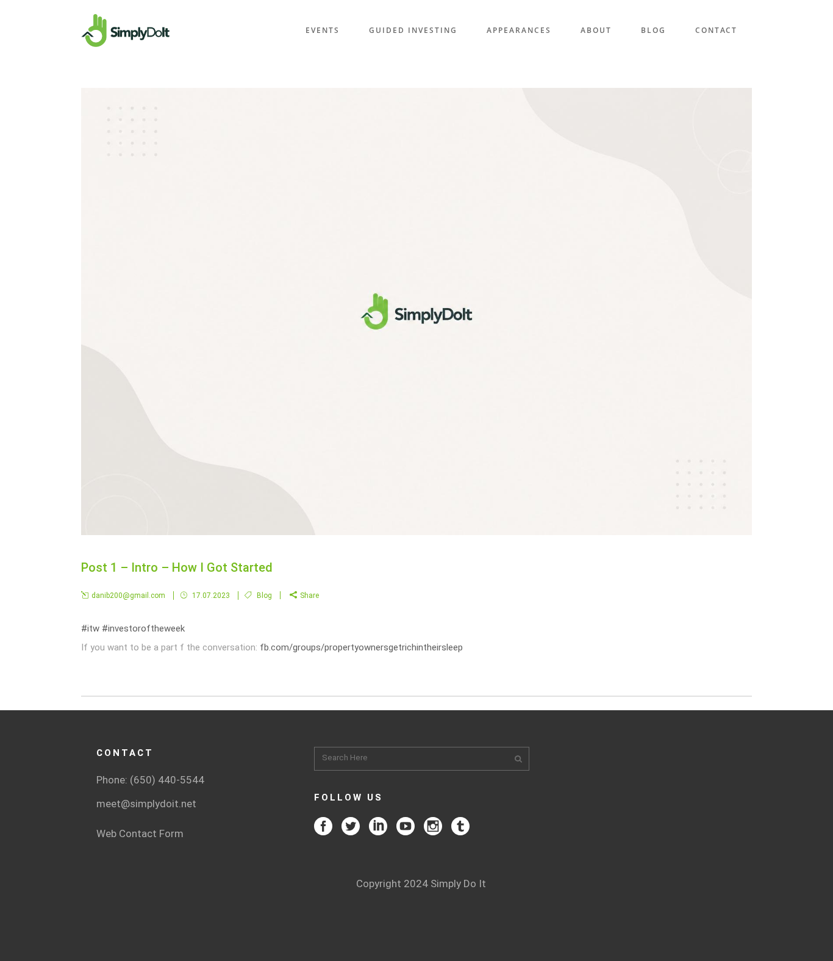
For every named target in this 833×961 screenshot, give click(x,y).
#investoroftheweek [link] (143, 628)
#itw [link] (90, 628)
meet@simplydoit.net (146, 803)
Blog (264, 595)
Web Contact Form (140, 833)
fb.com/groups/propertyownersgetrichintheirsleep (361, 647)
